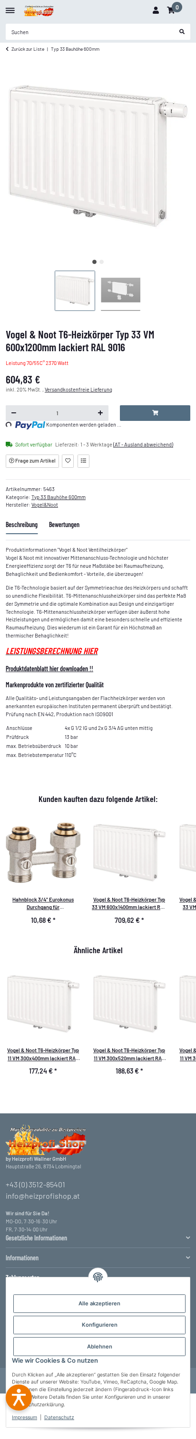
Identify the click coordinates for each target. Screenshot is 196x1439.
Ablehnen (99, 1346)
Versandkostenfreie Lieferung (78, 389)
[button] (155, 10)
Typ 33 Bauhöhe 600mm (58, 497)
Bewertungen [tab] (64, 524)
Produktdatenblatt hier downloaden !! (49, 669)
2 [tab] (101, 262)
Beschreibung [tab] (22, 524)
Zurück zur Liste (27, 49)
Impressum (24, 1417)
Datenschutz (59, 1417)
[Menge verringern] (14, 413)
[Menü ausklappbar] (10, 6)
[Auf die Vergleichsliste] (83, 461)
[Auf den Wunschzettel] (68, 461)
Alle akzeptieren (99, 1303)
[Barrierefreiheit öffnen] (19, 1397)
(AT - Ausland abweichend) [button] (143, 444)
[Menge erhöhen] (100, 413)
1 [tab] (94, 262)
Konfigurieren (100, 1324)
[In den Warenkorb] (155, 413)
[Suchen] (182, 32)
